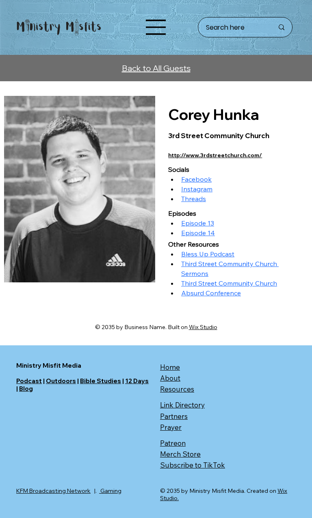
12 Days (137, 381)
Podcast (29, 381)
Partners (174, 416)
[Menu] (156, 27)
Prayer (171, 427)
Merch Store (180, 454)
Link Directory (182, 405)
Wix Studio (203, 327)
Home (170, 367)
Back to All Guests (156, 68)
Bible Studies (100, 381)
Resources (177, 389)
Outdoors (61, 381)
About (170, 378)
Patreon (173, 443)
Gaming (110, 490)
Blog (26, 388)
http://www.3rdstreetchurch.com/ (215, 155)
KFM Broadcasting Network (53, 490)
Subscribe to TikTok (192, 465)
